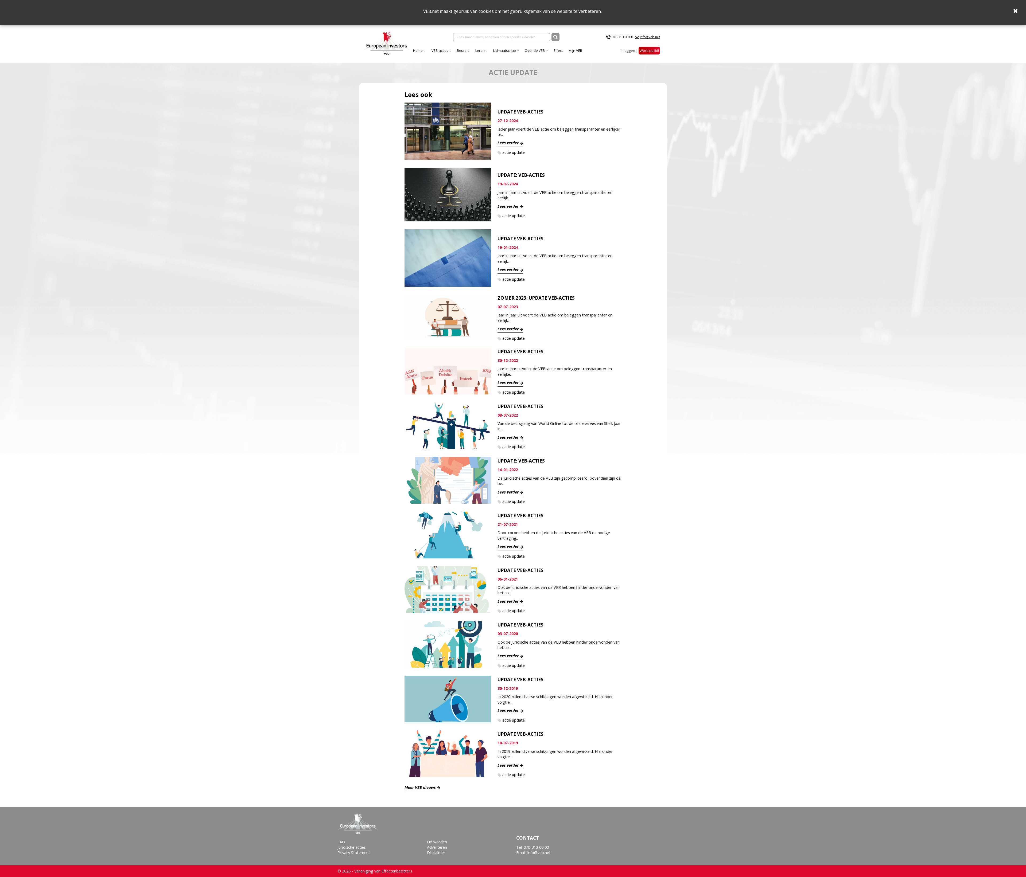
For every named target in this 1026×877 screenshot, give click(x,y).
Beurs (462, 50)
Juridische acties (351, 847)
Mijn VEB (575, 50)
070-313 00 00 (622, 37)
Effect (558, 50)
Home (418, 50)
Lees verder (508, 142)
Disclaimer (436, 852)
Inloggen (628, 50)
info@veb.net (650, 37)
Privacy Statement (353, 852)
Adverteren (437, 847)
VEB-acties (440, 50)
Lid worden (437, 841)
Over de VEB (535, 50)
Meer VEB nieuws (420, 787)
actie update (513, 152)
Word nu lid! (649, 50)
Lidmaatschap (504, 50)
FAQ (341, 841)
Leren (480, 50)
